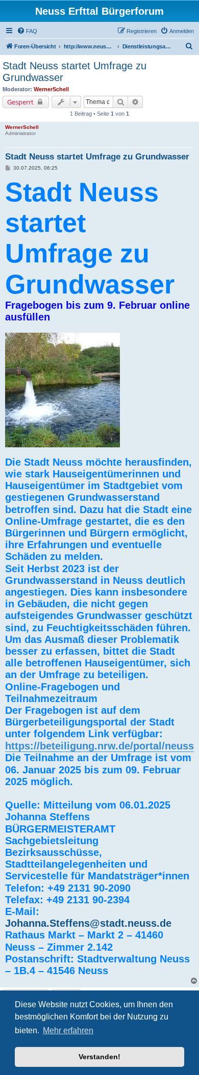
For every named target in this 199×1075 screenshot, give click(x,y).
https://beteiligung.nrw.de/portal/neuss (99, 745)
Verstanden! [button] (99, 1057)
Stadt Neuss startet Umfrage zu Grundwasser (74, 71)
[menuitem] (27, 31)
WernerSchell (51, 89)
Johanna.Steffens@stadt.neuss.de (88, 923)
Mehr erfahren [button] (68, 1030)
